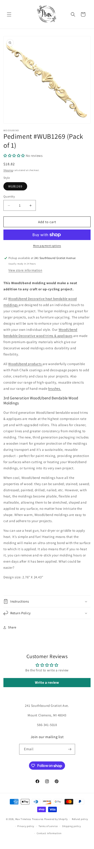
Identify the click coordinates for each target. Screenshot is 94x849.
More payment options (47, 245)
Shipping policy (71, 826)
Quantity (9, 196)
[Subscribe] (70, 749)
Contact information (49, 833)
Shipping (8, 170)
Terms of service (48, 826)
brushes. (54, 388)
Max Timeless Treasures (29, 819)
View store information (25, 270)
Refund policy (80, 819)
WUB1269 (15, 186)
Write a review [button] (47, 682)
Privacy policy (25, 826)
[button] (9, 14)
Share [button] (12, 627)
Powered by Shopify (56, 819)
